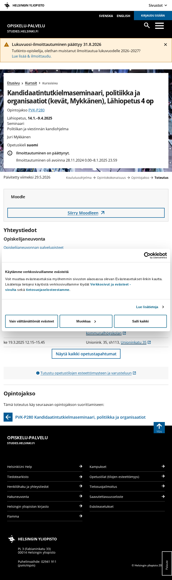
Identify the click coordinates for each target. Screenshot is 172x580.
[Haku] (146, 25)
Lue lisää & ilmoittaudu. (32, 56)
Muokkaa (83, 321)
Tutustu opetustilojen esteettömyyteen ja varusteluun (88, 373)
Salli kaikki (140, 321)
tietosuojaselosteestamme (47, 289)
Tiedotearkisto (17, 477)
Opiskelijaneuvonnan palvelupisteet (34, 247)
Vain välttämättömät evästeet (31, 321)
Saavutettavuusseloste (106, 497)
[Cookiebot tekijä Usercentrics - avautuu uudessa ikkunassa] (147, 255)
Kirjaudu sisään (153, 15)
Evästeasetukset (102, 506)
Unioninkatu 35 (136, 342)
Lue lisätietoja (147, 307)
